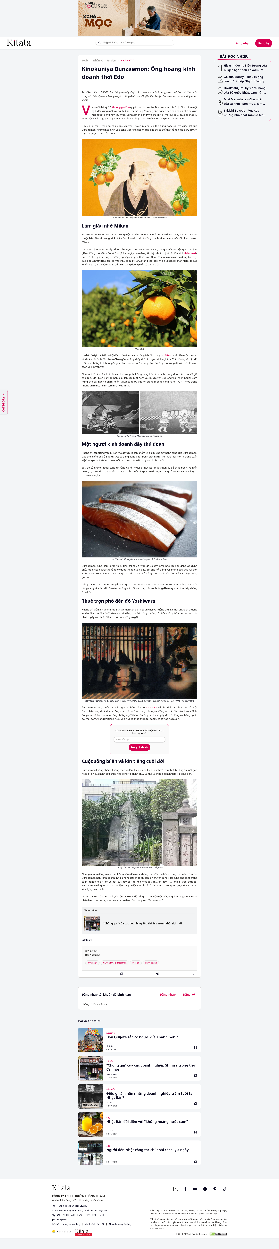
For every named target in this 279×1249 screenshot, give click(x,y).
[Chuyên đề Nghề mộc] (139, 18)
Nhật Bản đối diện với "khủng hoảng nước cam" (147, 1122)
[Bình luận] (86, 974)
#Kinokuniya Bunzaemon (115, 962)
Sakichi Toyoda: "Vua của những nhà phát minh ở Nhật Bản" (245, 113)
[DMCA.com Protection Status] (218, 1234)
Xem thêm (90, 910)
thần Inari (190, 253)
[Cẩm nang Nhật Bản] (94, 1187)
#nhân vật (92, 962)
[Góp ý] (193, 974)
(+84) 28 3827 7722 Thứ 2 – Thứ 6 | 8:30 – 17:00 (80, 1215)
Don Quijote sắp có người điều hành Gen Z (142, 1037)
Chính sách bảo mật (95, 1224)
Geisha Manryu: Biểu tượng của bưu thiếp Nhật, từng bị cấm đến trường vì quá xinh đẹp (244, 79)
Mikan (168, 355)
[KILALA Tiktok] (225, 1188)
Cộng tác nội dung (72, 1224)
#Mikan (135, 962)
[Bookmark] (195, 1047)
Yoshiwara (151, 707)
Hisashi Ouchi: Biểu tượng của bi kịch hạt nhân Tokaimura (245, 67)
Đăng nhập (243, 43)
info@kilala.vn (63, 1219)
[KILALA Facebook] (175, 1188)
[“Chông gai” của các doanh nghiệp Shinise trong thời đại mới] (92, 923)
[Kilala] (19, 42)
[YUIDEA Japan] (61, 1232)
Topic (85, 60)
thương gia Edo (121, 107)
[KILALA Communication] (83, 1232)
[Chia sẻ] (157, 974)
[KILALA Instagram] (205, 1188)
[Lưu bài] (121, 974)
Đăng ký (264, 43)
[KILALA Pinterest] (215, 1188)
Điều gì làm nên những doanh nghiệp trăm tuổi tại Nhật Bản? (149, 1095)
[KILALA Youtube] (195, 1188)
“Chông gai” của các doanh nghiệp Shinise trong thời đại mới (142, 923)
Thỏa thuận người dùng (119, 1224)
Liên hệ (55, 1224)
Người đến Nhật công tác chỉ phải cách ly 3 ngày (147, 1150)
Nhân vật (127, 60)
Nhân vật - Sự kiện (104, 60)
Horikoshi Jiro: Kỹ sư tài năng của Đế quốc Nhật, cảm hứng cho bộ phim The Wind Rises (245, 90)
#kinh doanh (151, 962)
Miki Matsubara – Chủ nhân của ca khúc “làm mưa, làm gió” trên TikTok (243, 101)
